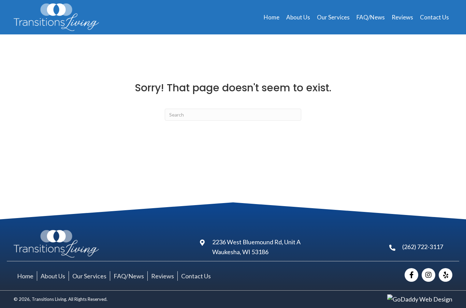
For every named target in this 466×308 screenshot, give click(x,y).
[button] (411, 275)
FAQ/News (129, 276)
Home (25, 276)
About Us (53, 276)
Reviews (162, 276)
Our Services (89, 276)
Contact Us (196, 276)
